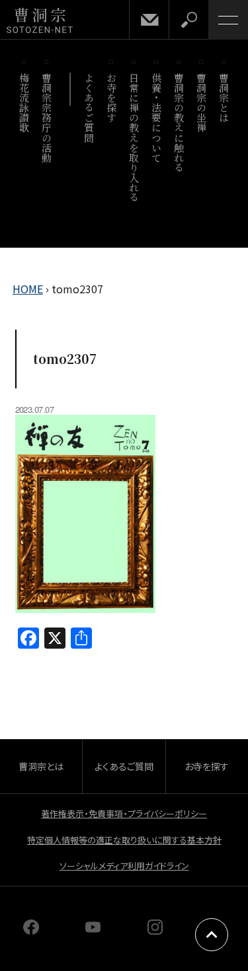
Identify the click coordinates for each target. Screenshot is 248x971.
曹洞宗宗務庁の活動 (47, 117)
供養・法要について (157, 117)
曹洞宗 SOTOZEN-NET (40, 21)
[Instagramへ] (155, 930)
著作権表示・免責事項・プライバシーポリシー (124, 813)
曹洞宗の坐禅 (202, 103)
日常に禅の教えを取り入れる (135, 137)
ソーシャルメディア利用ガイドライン (124, 865)
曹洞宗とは (224, 98)
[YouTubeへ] (93, 930)
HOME (28, 289)
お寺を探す (112, 98)
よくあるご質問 (90, 108)
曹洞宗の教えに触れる (179, 122)
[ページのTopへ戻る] (211, 934)
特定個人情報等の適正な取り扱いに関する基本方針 (124, 840)
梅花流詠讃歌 (25, 103)
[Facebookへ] (31, 930)
